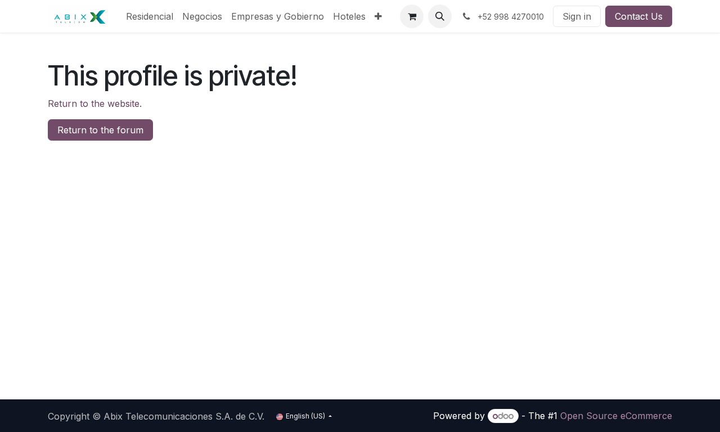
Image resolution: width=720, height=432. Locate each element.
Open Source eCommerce (616, 415)
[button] (440, 16)
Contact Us (639, 16)
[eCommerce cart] (412, 16)
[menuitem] (150, 16)
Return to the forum (100, 130)
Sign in (576, 16)
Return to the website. (95, 103)
